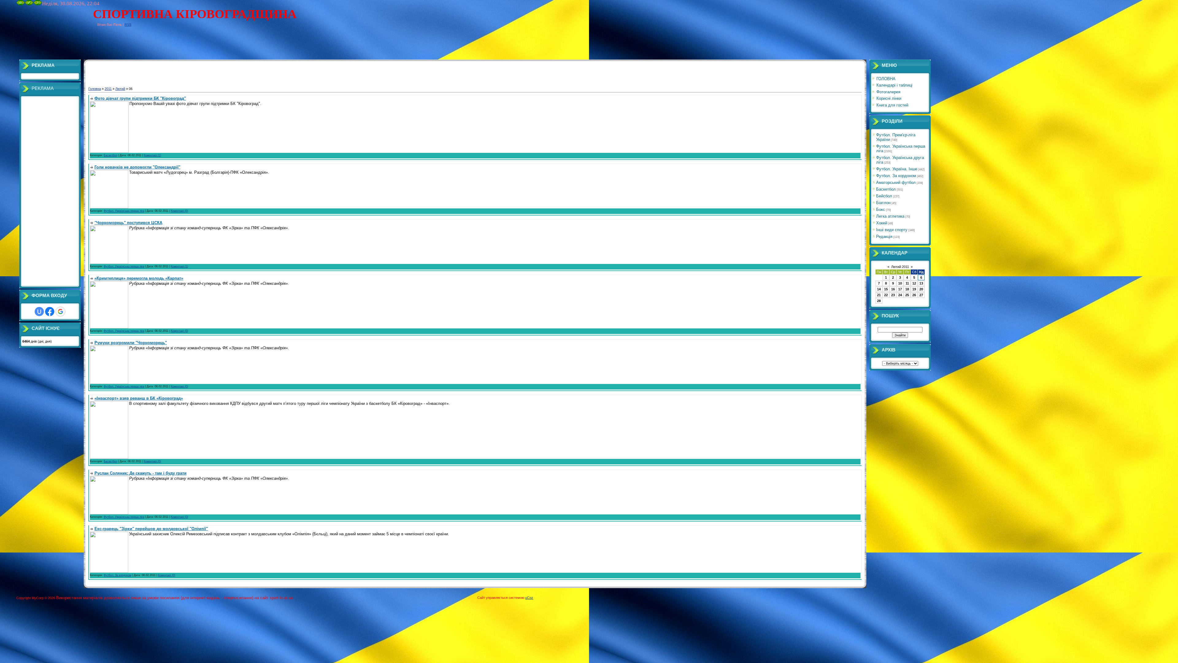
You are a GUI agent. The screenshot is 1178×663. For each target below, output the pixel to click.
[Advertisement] (128, 46)
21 (879, 295)
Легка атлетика (890, 216)
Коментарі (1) (152, 155)
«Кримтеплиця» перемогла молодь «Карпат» (138, 278)
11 (907, 283)
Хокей (881, 223)
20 (921, 289)
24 (900, 295)
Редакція (884, 236)
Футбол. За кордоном (117, 575)
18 (907, 289)
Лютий (120, 89)
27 (921, 295)
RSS (128, 24)
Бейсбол (884, 196)
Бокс (880, 209)
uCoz (529, 597)
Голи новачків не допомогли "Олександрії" (137, 167)
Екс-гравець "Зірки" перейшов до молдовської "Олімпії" (151, 528)
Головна (94, 89)
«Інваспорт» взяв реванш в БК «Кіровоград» (138, 398)
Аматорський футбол (896, 182)
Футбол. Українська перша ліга (124, 210)
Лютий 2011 (900, 267)
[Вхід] (37, 4)
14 (879, 289)
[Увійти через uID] (39, 311)
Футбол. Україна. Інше (896, 169)
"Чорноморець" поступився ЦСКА (128, 222)
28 (879, 301)
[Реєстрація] (29, 4)
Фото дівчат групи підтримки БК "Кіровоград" (140, 98)
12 (914, 283)
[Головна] (20, 4)
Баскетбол (110, 155)
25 (907, 295)
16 (893, 289)
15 (886, 289)
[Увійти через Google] (60, 311)
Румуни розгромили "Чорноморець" (130, 342)
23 (893, 295)
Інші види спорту (891, 229)
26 (914, 295)
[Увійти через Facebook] (49, 311)
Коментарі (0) (179, 210)
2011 (108, 89)
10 (900, 283)
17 (900, 289)
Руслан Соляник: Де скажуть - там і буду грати (140, 473)
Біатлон (883, 202)
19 (914, 289)
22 (886, 295)
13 (921, 283)
